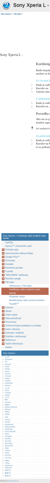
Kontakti (9, 264)
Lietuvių (7, 419)
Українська (8, 465)
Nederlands (9, 429)
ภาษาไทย (8, 458)
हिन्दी (6, 400)
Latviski (7, 422)
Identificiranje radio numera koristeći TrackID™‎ (27, 302)
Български (8, 359)
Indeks (8, 347)
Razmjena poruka (14, 268)
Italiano (7, 412)
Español (7, 381)
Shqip (7, 448)
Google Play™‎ (12, 257)
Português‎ (8, 436)
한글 (6, 417)
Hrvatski (8, 402)
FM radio (17, 14)
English (7, 378)
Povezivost (10, 322)
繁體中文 (8, 473)
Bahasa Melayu (10, 427)
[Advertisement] (25, 33)
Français (8, 392)
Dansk (7, 371)
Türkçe (7, 463)
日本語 (7, 414)
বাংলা (6, 361)
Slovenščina (9, 445)
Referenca (10, 340)
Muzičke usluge (13, 278)
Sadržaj (9, 242)
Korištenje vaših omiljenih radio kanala (24, 291)
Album (8, 311)
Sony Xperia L (6, 5)
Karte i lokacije (12, 329)
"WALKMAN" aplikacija (16, 275)
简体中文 (8, 470)
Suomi (7, 390)
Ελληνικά (8, 376)
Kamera (9, 307)
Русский (8, 441)
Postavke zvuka (17, 296)
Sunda (7, 453)
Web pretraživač (13, 318)
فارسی (7, 388)
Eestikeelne (9, 383)
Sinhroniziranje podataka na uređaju (23, 325)
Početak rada (11, 249)
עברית (7, 397)
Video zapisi (11, 315)
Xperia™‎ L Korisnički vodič (18, 246)
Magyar (7, 404)
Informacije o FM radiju (20, 286)
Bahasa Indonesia (11, 407)
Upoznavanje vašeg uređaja (19, 253)
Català (7, 366)
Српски (7, 450)
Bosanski (8, 364)
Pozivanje (10, 260)
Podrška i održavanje (15, 336)
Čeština (7, 369)
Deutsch (8, 373)
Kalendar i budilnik (14, 333)
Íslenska (8, 409)
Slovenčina (8, 443)
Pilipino (7, 460)
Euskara (8, 385)
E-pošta (9, 271)
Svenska (8, 455)
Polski (7, 434)
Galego (7, 395)
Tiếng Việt (8, 468)
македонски (9, 424)
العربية (7, 357)
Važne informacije (14, 343)
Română (8, 438)
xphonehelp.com (13, 481)
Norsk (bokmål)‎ (10, 431)
